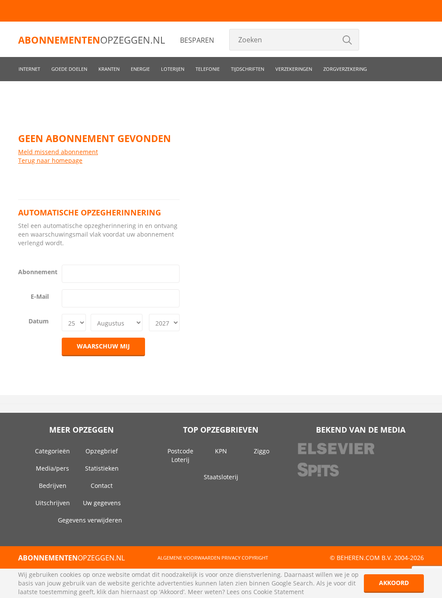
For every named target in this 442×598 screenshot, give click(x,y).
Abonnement (36, 272)
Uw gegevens (102, 503)
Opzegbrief (101, 451)
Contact (102, 485)
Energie (140, 69)
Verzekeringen (293, 69)
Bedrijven (52, 485)
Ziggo (261, 451)
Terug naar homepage (50, 160)
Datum (38, 321)
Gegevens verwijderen (90, 520)
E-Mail (40, 296)
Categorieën (52, 451)
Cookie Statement (278, 592)
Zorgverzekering (345, 69)
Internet (29, 69)
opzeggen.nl (91, 39)
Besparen (197, 40)
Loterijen (172, 69)
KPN (221, 451)
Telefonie (208, 69)
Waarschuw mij (103, 346)
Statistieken (102, 468)
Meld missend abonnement (58, 152)
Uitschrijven (52, 503)
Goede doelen (69, 69)
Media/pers (52, 468)
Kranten (109, 69)
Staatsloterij (221, 477)
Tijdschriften (247, 69)
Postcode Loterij (180, 455)
